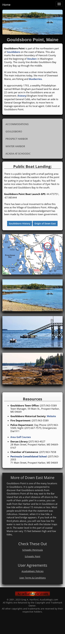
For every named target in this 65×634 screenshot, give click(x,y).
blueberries (35, 79)
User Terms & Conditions (32, 577)
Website (51, 416)
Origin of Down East (45, 223)
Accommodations (17, 124)
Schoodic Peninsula (32, 550)
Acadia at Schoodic (18, 153)
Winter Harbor (15, 146)
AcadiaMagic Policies (33, 571)
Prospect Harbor (17, 138)
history (22, 95)
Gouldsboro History (19, 223)
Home (6, 5)
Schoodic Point (32, 556)
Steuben (32, 58)
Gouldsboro (13, 51)
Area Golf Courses (20, 437)
